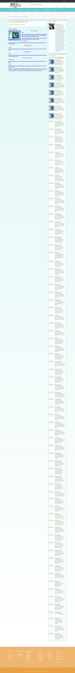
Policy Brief (40, 661)
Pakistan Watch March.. (59, 68)
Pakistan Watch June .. (58, 137)
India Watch (28, 657)
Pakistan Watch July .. (58, 130)
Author (52, 57)
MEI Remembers (41, 658)
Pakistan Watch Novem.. (59, 99)
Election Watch (40, 657)
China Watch (28, 654)
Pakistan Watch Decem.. (59, 91)
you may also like (52, 55)
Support (9, 659)
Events (18, 657)
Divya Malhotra (17, 24)
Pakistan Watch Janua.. (59, 83)
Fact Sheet (49, 657)
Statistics (48, 658)
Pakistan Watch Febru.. (59, 76)
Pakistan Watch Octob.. (59, 199)
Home (9, 16)
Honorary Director (11, 657)
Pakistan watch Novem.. (59, 461)
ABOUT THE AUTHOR (52, 21)
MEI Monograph (40, 659)
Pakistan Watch (21, 16)
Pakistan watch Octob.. (59, 469)
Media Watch (28, 658)
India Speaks (28, 656)
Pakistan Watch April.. (58, 60)
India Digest (28, 655)
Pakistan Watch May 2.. (59, 145)
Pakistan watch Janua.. (59, 446)
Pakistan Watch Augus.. (59, 122)
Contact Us (10, 658)
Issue (60, 57)
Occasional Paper (41, 660)
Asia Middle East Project (14, 16)
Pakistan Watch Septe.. (59, 114)
